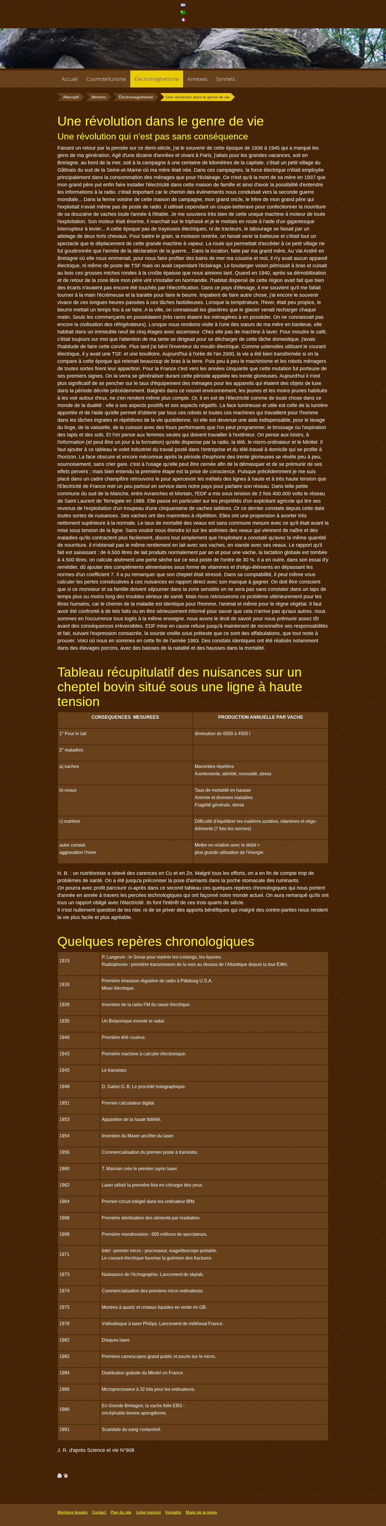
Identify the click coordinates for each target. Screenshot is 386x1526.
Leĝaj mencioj (148, 1512)
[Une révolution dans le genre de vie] (184, 7)
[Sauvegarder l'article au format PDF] (65, 1476)
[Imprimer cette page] (59, 1476)
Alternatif (71, 97)
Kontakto (173, 1512)
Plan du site (120, 1512)
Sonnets (225, 79)
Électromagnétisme (157, 79)
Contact (99, 1512)
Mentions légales (72, 1512)
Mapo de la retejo (201, 1512)
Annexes (197, 79)
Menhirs (99, 97)
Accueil (70, 79)
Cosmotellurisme (106, 79)
